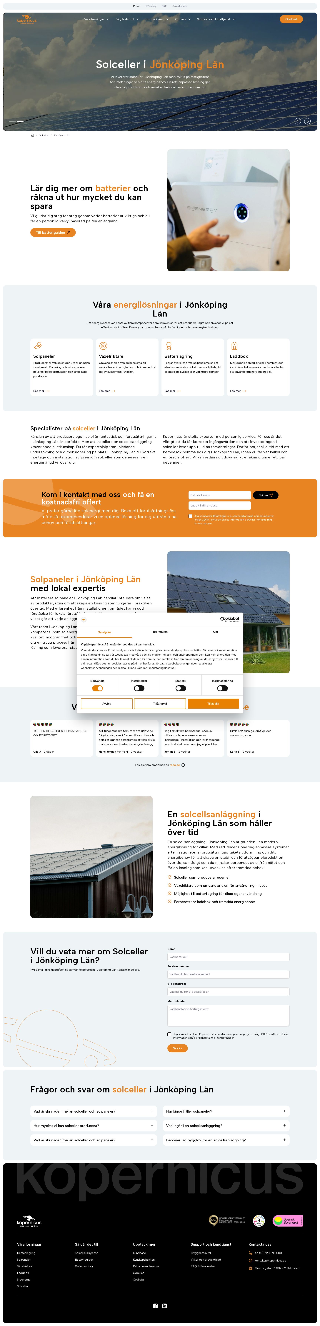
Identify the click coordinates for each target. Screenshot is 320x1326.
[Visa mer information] (183, 765)
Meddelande (176, 1001)
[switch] (139, 688)
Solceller (44, 135)
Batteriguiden (84, 1259)
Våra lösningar (94, 19)
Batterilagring (26, 1253)
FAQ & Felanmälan (203, 1266)
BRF (164, 6)
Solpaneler (24, 1259)
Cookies (138, 1273)
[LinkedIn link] (164, 1305)
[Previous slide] (297, 121)
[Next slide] (307, 121)
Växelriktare (25, 1266)
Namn (171, 949)
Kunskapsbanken (144, 1259)
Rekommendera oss (146, 1266)
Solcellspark (180, 6)
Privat (137, 6)
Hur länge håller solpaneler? (189, 1111)
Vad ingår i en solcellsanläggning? (194, 1125)
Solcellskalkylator (86, 1253)
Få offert (291, 19)
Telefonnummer (178, 966)
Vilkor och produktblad (206, 1259)
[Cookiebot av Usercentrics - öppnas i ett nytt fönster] (223, 619)
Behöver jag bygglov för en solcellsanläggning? (206, 1140)
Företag (151, 6)
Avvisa (106, 703)
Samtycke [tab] (104, 632)
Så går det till (125, 19)
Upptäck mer (155, 19)
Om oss (180, 19)
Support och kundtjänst (213, 19)
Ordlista (138, 1279)
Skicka (263, 495)
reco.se (175, 765)
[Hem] (29, 1221)
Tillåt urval (160, 703)
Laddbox (23, 1273)
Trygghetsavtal (201, 1253)
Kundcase (139, 1253)
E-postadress (176, 983)
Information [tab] (160, 631)
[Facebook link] (155, 1305)
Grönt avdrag (84, 1266)
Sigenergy (23, 1279)
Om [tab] (215, 631)
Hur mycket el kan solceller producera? (66, 1125)
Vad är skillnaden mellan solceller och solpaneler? (75, 1111)
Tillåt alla (213, 703)
